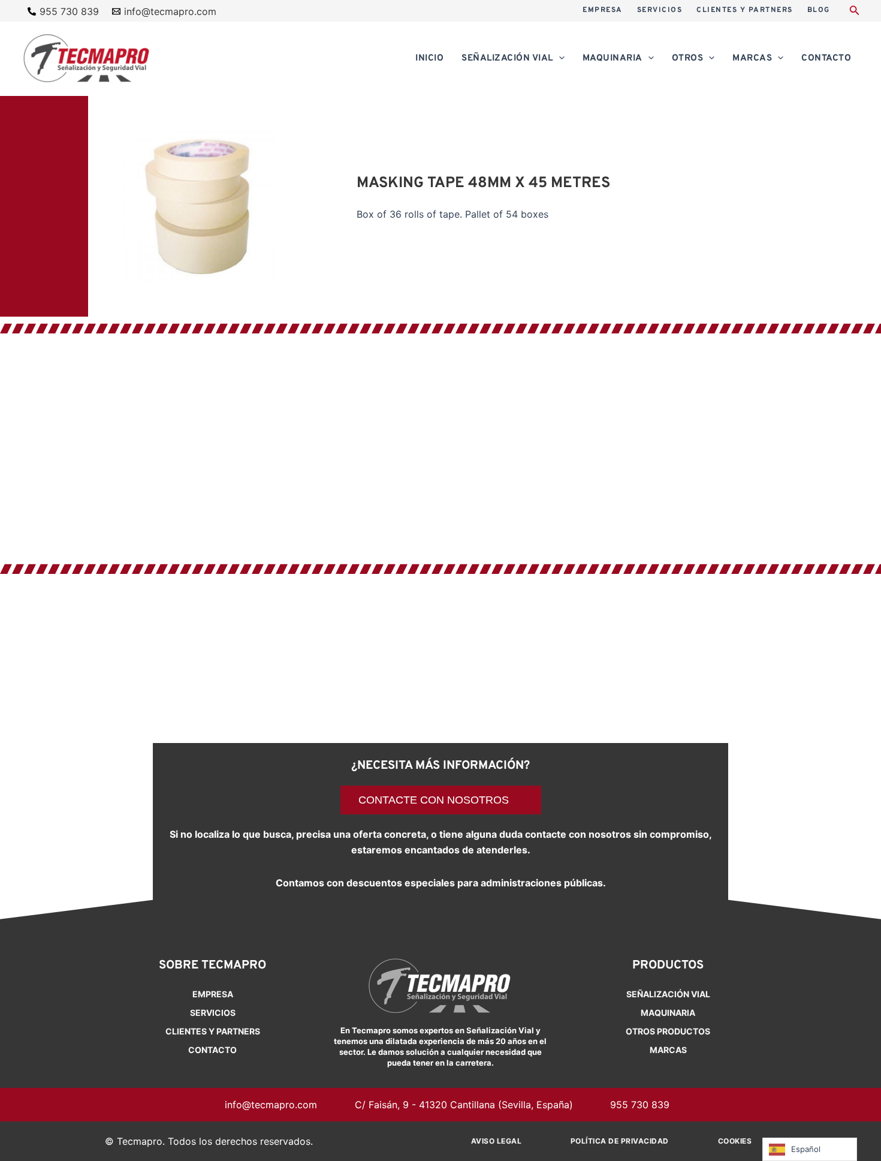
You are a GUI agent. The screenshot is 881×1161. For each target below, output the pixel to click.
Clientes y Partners (212, 1031)
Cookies (735, 1140)
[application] (559, 59)
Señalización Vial (668, 994)
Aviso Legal (496, 1140)
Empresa (212, 994)
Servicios (213, 1012)
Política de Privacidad (620, 1140)
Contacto (212, 1050)
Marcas (668, 1050)
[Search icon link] (854, 11)
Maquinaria (668, 1012)
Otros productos (668, 1031)
